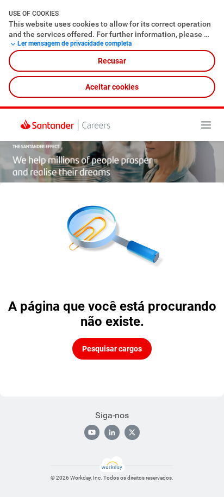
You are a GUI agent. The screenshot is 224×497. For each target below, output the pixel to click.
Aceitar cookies (112, 87)
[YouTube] (91, 432)
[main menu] (206, 125)
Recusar (112, 60)
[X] (132, 432)
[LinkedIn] (112, 432)
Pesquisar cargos (112, 348)
